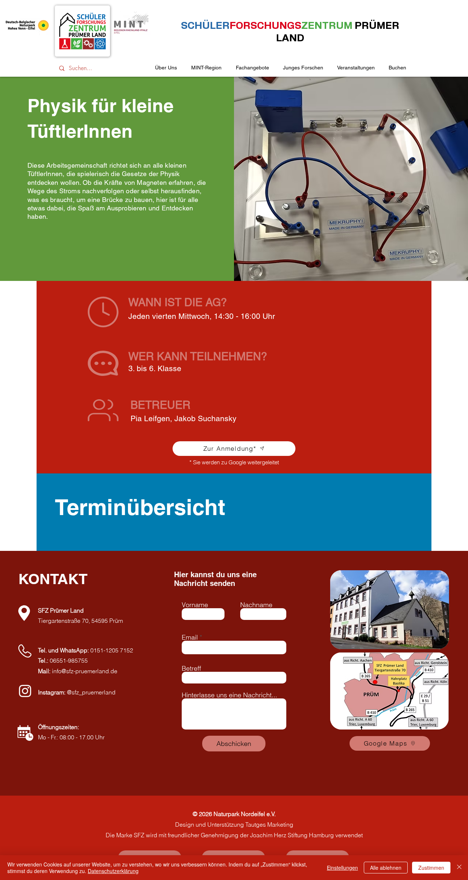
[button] (356, 68)
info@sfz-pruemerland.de (84, 671)
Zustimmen (431, 867)
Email (190, 637)
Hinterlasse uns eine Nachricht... (229, 695)
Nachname (256, 605)
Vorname (195, 605)
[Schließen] (459, 867)
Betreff (191, 668)
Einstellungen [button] (342, 867)
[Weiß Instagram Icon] (25, 691)
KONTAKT (52, 578)
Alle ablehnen (385, 867)
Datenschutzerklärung (113, 871)
